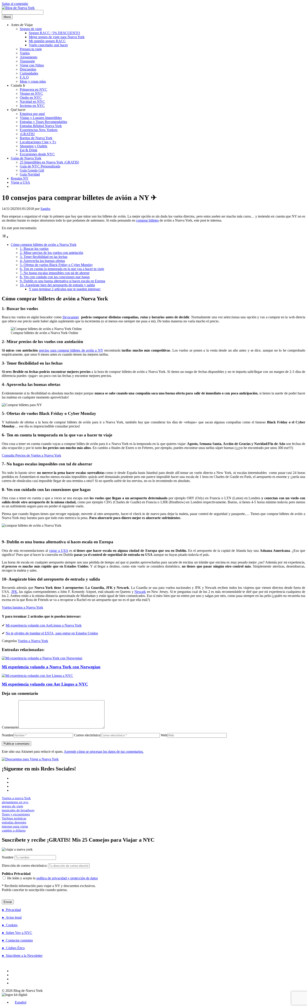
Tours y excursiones (16, 814)
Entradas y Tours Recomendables (43, 122)
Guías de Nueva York (26, 158)
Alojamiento (28, 57)
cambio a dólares (14, 830)
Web (164, 735)
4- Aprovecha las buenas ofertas (42, 261)
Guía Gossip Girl (32, 170)
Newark (140, 592)
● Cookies (10, 925)
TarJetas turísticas (14, 818)
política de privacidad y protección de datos (67, 878)
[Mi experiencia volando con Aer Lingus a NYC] (37, 676)
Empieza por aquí (32, 114)
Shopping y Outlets (33, 146)
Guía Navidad (30, 174)
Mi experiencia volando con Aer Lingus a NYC (45, 684)
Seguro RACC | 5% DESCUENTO (54, 33)
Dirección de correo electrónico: (25, 865)
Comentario (10, 727)
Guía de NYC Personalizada (40, 166)
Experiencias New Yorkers (39, 130)
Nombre (7, 735)
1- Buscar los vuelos (34, 249)
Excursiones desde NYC (37, 154)
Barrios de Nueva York (36, 138)
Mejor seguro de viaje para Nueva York (57, 37)
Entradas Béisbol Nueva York (41, 126)
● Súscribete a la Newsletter (22, 955)
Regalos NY (20, 178)
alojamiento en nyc (15, 802)
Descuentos (28, 69)
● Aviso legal (12, 917)
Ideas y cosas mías (33, 81)
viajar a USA (58, 550)
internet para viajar (15, 826)
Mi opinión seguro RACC (47, 41)
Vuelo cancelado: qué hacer (48, 45)
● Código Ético (13, 948)
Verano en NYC (31, 93)
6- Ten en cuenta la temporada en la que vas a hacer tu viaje (62, 269)
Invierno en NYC (32, 106)
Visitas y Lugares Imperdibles (41, 118)
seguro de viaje (12, 806)
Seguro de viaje (31, 29)
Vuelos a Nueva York (33, 641)
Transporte (27, 61)
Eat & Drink (28, 150)
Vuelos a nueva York (16, 798)
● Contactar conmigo (17, 940)
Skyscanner (70, 317)
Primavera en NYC (33, 89)
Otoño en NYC (31, 97)
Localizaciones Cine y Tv (38, 142)
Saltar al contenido (15, 4)
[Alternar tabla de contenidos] (5, 237)
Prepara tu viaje (31, 49)
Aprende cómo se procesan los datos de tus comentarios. (104, 751)
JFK (14, 592)
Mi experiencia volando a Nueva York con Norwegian (51, 667)
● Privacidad (11, 910)
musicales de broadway (18, 810)
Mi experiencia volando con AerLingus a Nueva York (44, 625)
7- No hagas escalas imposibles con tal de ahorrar (54, 273)
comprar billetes (147, 220)
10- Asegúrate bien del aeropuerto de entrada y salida (57, 285)
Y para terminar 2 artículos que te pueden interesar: (65, 289)
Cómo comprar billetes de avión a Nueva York (43, 244)
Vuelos (25, 53)
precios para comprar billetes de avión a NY (71, 350)
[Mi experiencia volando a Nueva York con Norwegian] (42, 658)
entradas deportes (14, 822)
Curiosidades (29, 73)
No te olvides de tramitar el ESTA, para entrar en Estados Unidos (52, 633)
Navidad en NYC (32, 101)
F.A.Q (24, 77)
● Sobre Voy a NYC (17, 933)
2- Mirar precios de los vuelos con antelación (51, 253)
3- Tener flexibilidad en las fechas (43, 257)
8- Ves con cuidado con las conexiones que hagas (55, 277)
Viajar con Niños (32, 65)
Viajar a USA (20, 182)
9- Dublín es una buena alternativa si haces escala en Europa (62, 281)
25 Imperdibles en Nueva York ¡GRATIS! (49, 162)
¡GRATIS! (27, 134)
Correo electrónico (87, 735)
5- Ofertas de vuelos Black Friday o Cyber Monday (56, 265)
